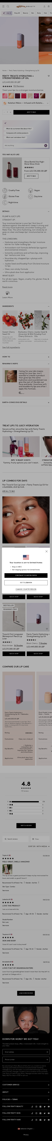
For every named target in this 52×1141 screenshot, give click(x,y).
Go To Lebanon (26, 582)
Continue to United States (26, 575)
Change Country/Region (26, 589)
